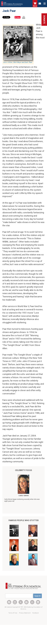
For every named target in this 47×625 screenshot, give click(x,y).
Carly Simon (24, 495)
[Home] (12, 3)
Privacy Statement (25, 613)
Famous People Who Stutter (24, 520)
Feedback (35, 613)
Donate (44, 19)
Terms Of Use (13, 613)
